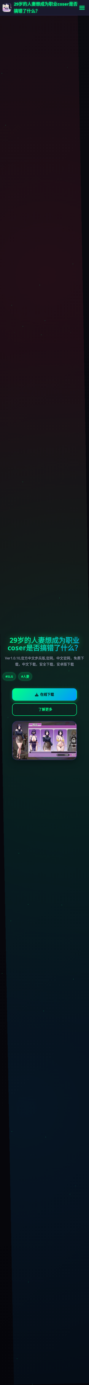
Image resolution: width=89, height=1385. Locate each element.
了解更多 (45, 709)
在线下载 (47, 694)
